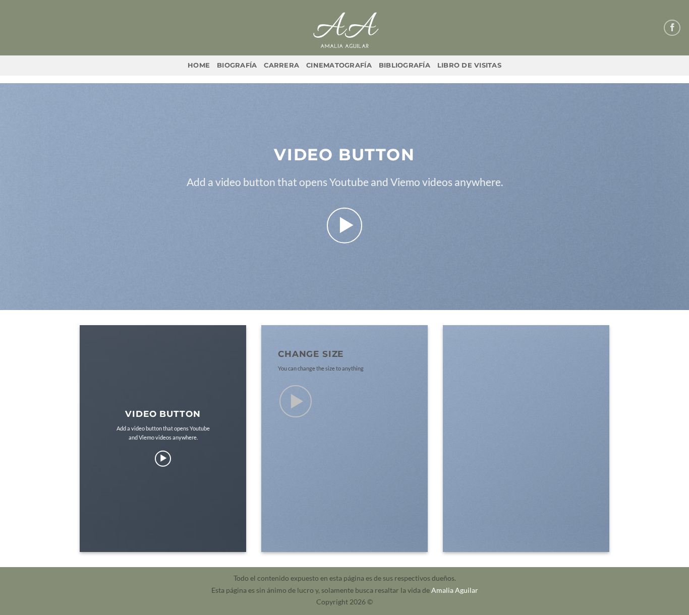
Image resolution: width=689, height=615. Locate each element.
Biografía (237, 65)
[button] (345, 225)
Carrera (281, 65)
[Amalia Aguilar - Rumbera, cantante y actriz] (344, 27)
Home (199, 65)
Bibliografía (404, 65)
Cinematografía (339, 65)
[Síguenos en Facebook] (672, 28)
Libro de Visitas (469, 65)
